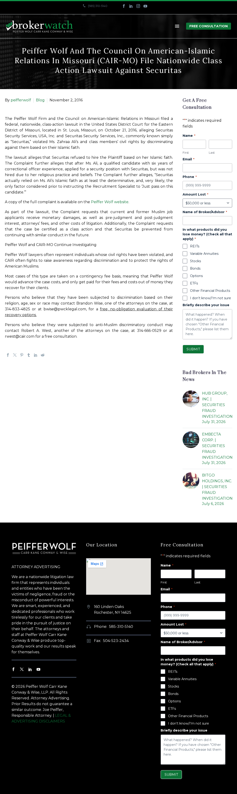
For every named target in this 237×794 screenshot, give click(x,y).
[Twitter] (15, 355)
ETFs (194, 283)
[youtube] (38, 669)
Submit (193, 349)
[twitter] (22, 669)
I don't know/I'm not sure (210, 298)
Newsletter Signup (135, 11)
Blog (40, 100)
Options (196, 276)
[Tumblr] (29, 355)
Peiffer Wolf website (109, 202)
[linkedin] (30, 669)
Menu (177, 26)
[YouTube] (145, 6)
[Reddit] (42, 355)
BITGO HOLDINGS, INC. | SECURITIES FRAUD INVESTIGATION (217, 487)
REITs (194, 246)
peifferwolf (21, 100)
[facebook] (13, 669)
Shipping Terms (169, 11)
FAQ (84, 11)
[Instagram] (138, 6)
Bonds (195, 268)
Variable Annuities (204, 254)
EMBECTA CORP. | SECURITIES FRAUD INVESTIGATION (217, 446)
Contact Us (104, 11)
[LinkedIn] (131, 6)
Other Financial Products (210, 291)
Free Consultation (208, 26)
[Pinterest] (22, 355)
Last (212, 152)
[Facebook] (124, 6)
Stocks (195, 261)
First (186, 152)
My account (62, 11)
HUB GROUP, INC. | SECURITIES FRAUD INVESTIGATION (217, 405)
